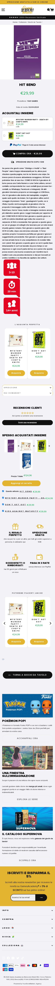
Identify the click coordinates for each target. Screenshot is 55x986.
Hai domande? (12, 393)
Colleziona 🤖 (13, 945)
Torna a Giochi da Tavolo (29, 675)
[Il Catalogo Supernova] (27, 819)
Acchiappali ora (27, 738)
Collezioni (22, 22)
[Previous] (4, 623)
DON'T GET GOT (39, 352)
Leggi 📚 (8, 928)
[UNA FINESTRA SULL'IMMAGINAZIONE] (27, 758)
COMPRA (8, 919)
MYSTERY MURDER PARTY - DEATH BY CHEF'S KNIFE (16, 356)
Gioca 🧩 (8, 937)
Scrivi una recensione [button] (27, 422)
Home (15, 22)
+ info (17, 126)
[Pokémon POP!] (27, 706)
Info (5, 910)
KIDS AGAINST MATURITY (21, 511)
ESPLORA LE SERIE (27, 799)
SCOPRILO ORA (27, 860)
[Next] (50, 623)
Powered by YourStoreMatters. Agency (27, 984)
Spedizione (10, 387)
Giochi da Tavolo (34, 22)
